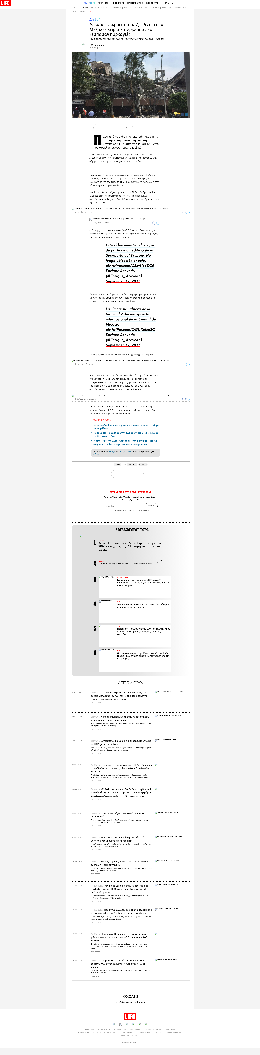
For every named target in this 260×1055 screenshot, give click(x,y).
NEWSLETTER (120, 1029)
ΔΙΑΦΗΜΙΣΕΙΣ (136, 1029)
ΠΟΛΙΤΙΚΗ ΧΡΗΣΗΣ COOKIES (149, 1033)
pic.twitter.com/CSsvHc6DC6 (130, 266)
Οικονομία (105, 8)
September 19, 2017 (123, 282)
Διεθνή (86, 8)
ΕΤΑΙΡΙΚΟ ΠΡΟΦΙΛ (153, 1029)
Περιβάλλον (167, 8)
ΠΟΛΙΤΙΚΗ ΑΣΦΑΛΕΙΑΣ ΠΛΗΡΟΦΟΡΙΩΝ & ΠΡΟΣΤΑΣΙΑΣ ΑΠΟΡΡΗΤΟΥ (106, 1033)
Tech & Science (141, 8)
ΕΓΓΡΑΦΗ (151, 506)
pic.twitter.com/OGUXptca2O (130, 330)
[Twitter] (186, 114)
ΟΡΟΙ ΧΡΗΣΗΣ (116, 511)
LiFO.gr (111, 451)
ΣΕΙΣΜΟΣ (132, 464)
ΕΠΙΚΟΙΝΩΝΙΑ (104, 1029)
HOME (74, 12)
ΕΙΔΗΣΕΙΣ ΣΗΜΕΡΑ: (102, 420)
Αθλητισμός (154, 8)
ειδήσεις (97, 454)
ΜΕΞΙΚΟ (143, 464)
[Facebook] (182, 114)
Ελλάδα (77, 8)
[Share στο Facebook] (184, 212)
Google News (125, 451)
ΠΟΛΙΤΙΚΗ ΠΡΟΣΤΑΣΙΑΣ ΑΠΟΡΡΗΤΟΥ (137, 511)
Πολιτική (95, 8)
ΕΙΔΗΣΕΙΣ (82, 12)
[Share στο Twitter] (188, 212)
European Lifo (180, 8)
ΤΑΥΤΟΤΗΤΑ (89, 1029)
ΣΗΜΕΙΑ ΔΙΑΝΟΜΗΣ (173, 1033)
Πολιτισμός (116, 8)
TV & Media (128, 8)
